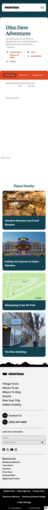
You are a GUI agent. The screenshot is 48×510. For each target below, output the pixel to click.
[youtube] (11, 450)
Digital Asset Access (11, 478)
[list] (24, 95)
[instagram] (16, 450)
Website (12, 62)
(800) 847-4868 (18, 422)
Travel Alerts (7, 465)
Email (33, 52)
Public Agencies (24, 491)
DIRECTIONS (38, 75)
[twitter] (7, 450)
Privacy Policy (39, 491)
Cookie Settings (24, 502)
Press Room (7, 472)
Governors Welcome (11, 497)
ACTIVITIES (9, 75)
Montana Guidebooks (11, 462)
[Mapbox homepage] (6, 157)
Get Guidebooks (16, 508)
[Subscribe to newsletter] (42, 442)
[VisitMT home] (10, 7)
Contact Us (15, 415)
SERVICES (23, 75)
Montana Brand (8, 475)
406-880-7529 (36, 56)
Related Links (9, 491)
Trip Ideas (6, 469)
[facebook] (3, 450)
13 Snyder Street (15, 54)
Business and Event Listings (33, 497)
